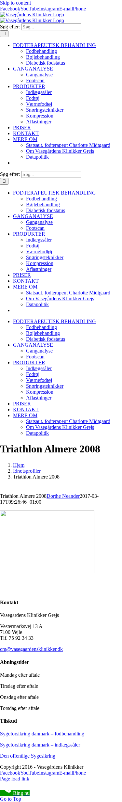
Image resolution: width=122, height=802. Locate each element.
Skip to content (15, 3)
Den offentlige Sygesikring (27, 756)
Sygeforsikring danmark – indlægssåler (40, 744)
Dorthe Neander (63, 496)
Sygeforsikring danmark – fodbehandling (42, 733)
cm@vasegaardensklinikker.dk (31, 649)
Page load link (14, 778)
